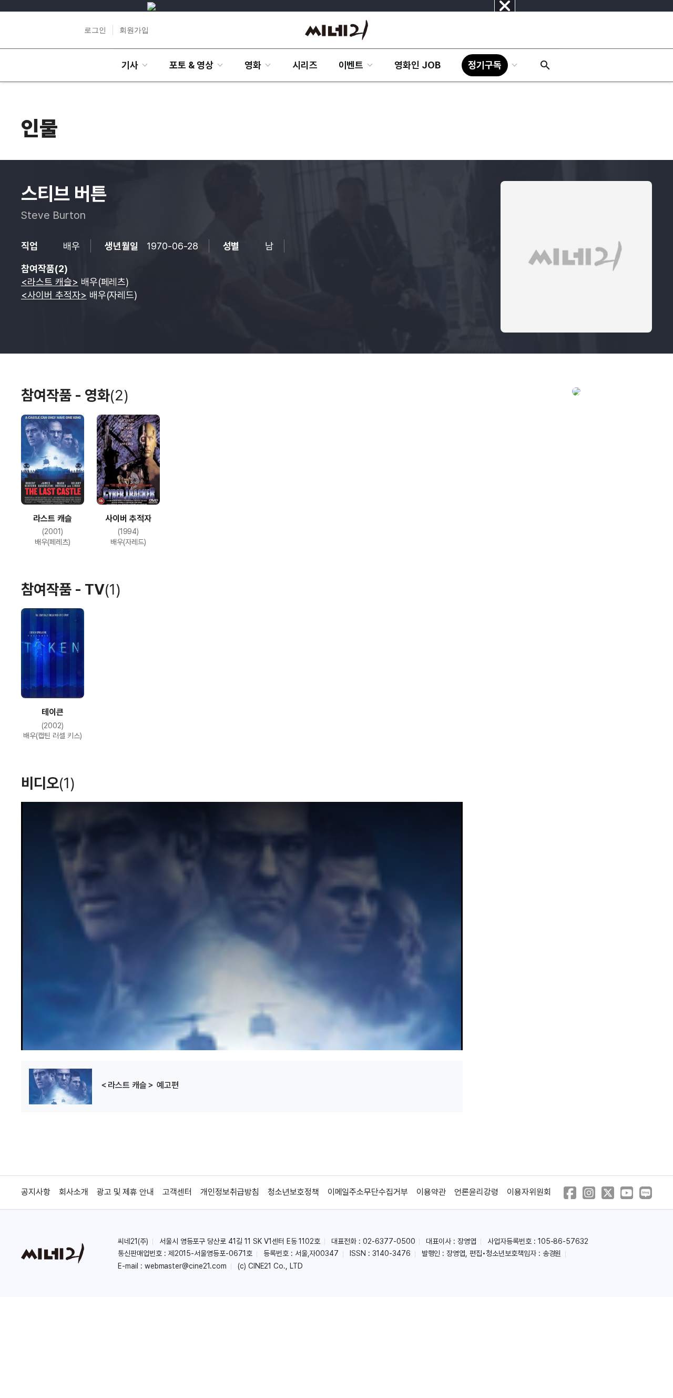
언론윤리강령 (476, 1192)
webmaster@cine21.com (186, 1266)
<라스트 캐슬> (49, 281)
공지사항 (35, 1192)
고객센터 (177, 1192)
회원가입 (134, 30)
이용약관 (431, 1192)
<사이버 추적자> (54, 294)
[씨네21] (336, 30)
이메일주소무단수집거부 (368, 1192)
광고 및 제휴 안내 (126, 1192)
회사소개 (73, 1192)
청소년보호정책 (293, 1192)
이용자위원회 (529, 1192)
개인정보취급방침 (229, 1192)
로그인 (95, 30)
